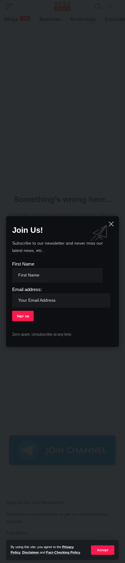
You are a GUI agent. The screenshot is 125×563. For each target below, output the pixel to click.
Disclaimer (31, 552)
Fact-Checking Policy (63, 552)
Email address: (27, 289)
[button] (102, 550)
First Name (23, 263)
